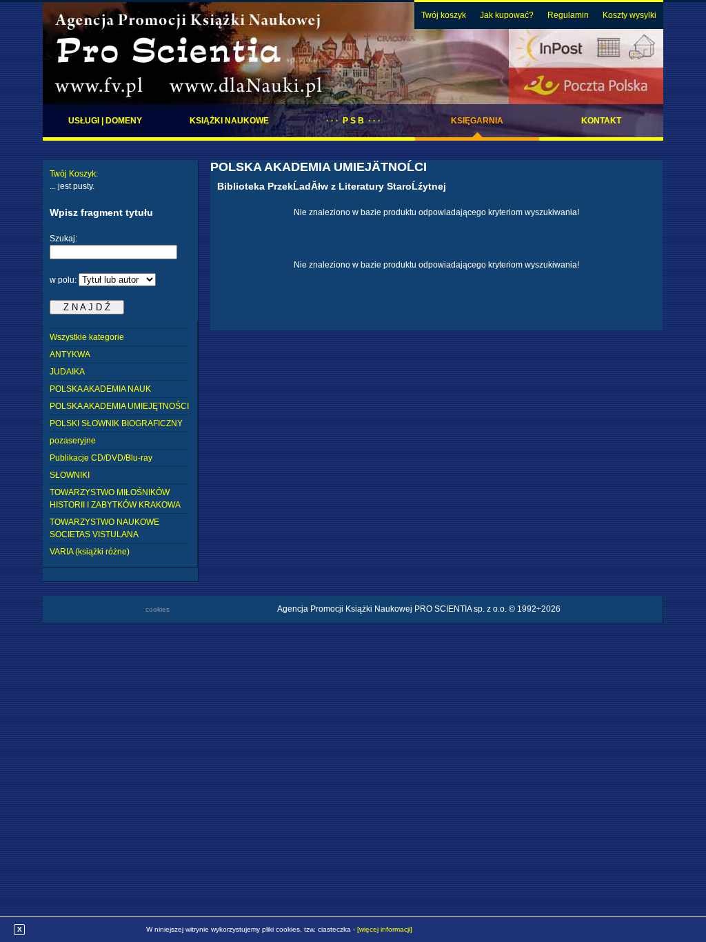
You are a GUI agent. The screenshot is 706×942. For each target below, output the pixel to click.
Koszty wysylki (629, 15)
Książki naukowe (229, 121)
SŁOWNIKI (70, 475)
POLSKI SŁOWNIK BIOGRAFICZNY (116, 423)
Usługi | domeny (105, 121)
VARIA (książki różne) (90, 552)
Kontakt (601, 121)
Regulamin (568, 15)
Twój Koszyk (73, 174)
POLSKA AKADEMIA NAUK (100, 389)
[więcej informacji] (384, 929)
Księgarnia (477, 121)
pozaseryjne (73, 440)
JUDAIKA (67, 372)
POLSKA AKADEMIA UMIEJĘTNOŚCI (119, 406)
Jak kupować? (507, 15)
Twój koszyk (443, 15)
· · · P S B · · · (353, 121)
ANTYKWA (70, 354)
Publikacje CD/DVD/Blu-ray (101, 458)
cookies (157, 609)
